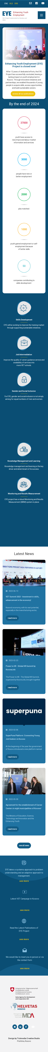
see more (24, 881)
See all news (24, 845)
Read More (12, 618)
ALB (11, 3)
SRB (16, 3)
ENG (6, 3)
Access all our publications (23, 94)
